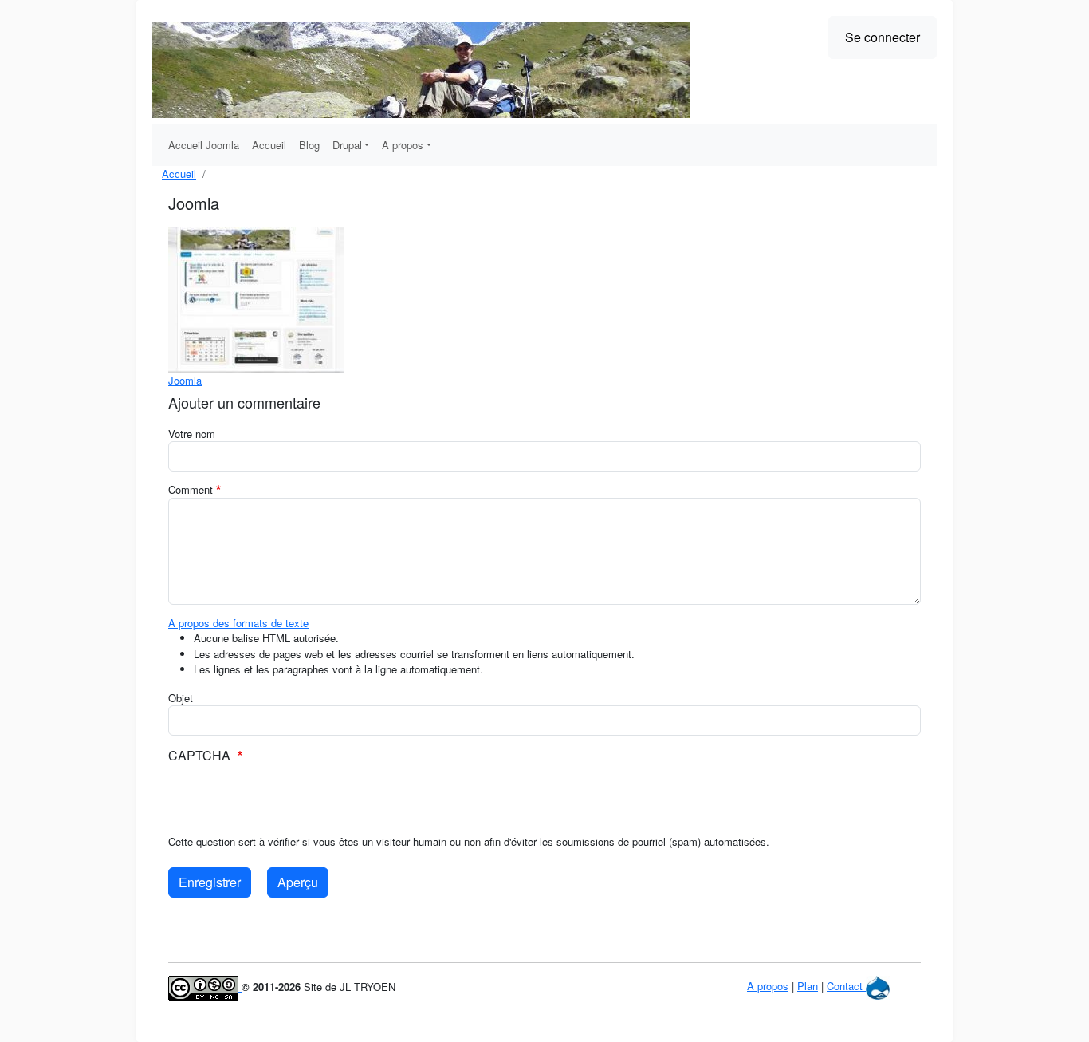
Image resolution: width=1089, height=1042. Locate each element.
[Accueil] (421, 70)
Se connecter (882, 37)
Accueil (269, 144)
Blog (309, 144)
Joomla (185, 380)
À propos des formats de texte (238, 622)
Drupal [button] (347, 144)
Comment (190, 489)
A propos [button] (402, 144)
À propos (767, 985)
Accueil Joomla (203, 144)
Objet (180, 697)
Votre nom (191, 433)
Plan (807, 985)
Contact (845, 985)
